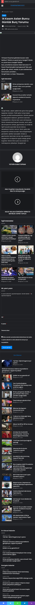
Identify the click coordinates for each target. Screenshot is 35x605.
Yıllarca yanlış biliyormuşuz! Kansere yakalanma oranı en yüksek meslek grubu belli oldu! (8, 259)
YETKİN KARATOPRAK (10, 26)
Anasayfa (5, 11)
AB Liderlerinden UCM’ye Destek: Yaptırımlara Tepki (22, 516)
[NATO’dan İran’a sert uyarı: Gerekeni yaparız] (7, 477)
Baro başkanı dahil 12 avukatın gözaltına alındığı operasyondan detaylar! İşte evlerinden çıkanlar (23, 467)
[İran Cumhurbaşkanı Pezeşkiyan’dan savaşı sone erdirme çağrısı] (7, 385)
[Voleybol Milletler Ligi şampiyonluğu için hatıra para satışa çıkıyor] (26, 229)
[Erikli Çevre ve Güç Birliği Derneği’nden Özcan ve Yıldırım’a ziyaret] (26, 249)
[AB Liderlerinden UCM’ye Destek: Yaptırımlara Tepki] (7, 518)
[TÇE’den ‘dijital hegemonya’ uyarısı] (7, 363)
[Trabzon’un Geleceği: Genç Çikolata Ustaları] (7, 418)
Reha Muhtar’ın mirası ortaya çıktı (25, 278)
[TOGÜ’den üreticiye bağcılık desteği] (7, 443)
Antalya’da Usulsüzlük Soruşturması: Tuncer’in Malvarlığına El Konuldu (21, 434)
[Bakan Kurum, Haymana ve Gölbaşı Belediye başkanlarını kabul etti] (7, 485)
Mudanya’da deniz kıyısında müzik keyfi (8, 278)
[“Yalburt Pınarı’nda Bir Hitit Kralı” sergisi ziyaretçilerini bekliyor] (9, 229)
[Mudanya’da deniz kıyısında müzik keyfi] (9, 271)
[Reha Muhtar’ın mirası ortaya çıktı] (26, 271)
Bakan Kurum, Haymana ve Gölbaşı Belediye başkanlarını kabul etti (23, 484)
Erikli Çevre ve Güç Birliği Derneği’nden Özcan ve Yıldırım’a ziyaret (24, 258)
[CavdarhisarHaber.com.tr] (17, 5)
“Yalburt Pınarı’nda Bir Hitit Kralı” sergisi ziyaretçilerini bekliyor (8, 237)
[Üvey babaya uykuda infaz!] (7, 403)
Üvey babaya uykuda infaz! (22, 400)
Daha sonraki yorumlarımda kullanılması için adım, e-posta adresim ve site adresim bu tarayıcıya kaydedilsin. (16, 339)
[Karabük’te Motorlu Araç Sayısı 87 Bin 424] (7, 458)
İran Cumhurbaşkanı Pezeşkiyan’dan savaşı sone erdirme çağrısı (22, 385)
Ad (2, 317)
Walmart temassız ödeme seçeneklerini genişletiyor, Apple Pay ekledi (15, 370)
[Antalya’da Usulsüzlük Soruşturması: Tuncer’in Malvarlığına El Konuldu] (7, 434)
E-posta (4, 323)
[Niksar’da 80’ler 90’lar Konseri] (7, 426)
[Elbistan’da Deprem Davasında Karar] (7, 410)
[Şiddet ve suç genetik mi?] (7, 378)
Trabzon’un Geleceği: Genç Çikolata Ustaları (22, 417)
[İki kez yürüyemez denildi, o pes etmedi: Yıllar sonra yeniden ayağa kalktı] (6, 86)
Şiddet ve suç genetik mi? (12, 1)
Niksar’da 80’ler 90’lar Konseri (23, 424)
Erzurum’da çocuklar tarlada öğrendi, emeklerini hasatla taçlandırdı (22, 97)
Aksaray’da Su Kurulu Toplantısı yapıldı (20, 449)
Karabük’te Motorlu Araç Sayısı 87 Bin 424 (21, 457)
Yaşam (11, 11)
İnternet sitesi (5, 330)
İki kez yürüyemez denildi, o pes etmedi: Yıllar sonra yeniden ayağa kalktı (23, 86)
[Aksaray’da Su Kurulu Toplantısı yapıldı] (7, 451)
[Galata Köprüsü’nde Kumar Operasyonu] (7, 493)
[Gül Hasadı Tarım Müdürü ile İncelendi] (7, 501)
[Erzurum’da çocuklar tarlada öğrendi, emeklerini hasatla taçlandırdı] (6, 97)
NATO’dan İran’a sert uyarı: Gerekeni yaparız (22, 475)
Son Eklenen (18, 355)
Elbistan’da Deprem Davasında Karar (19, 409)
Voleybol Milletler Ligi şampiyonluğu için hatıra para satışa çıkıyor (25, 238)
